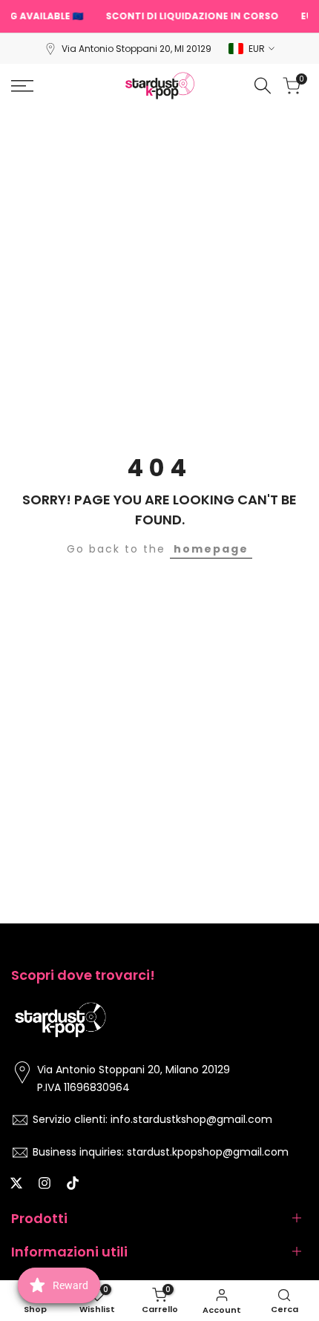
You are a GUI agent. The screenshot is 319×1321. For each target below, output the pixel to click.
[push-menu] (22, 86)
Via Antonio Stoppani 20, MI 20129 (136, 48)
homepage (211, 548)
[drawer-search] (262, 85)
